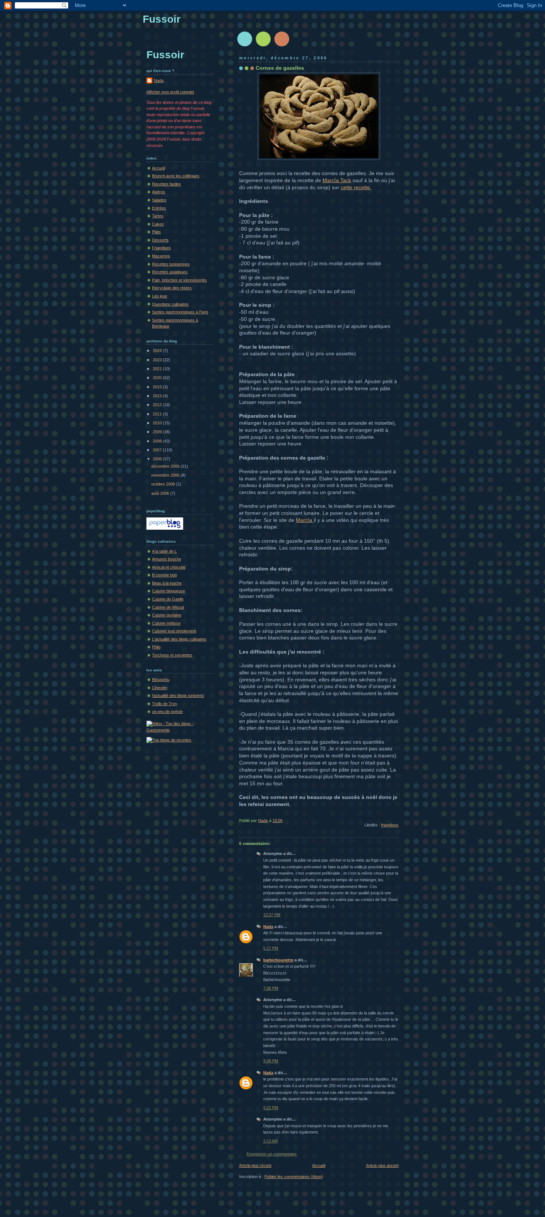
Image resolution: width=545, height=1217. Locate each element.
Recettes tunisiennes (171, 264)
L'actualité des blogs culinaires (179, 639)
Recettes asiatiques (170, 272)
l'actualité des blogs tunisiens (178, 695)
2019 (158, 387)
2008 (158, 441)
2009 (158, 432)
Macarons (161, 256)
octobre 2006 (163, 484)
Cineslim (159, 687)
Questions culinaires (170, 304)
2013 (158, 396)
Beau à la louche (167, 583)
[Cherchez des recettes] (168, 740)
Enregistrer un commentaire (272, 1154)
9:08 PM (270, 1061)
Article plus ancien (382, 1165)
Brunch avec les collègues (175, 176)
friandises (390, 825)
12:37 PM (271, 914)
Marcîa (305, 520)
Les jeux (159, 296)
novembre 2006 (166, 475)
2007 (158, 450)
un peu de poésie (167, 711)
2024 (158, 350)
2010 (158, 423)
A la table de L (164, 551)
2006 (158, 459)
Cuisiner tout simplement (174, 631)
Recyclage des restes (172, 288)
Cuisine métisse (166, 623)
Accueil (318, 1165)
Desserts (160, 240)
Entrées (159, 208)
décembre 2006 (166, 466)
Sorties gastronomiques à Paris (180, 312)
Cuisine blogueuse (168, 591)
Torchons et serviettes (172, 655)
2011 (158, 414)
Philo (156, 647)
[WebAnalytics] (157, 1214)
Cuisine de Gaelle (168, 599)
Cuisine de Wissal (168, 607)
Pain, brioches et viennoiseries (179, 280)
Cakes (158, 224)
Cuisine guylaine (166, 615)
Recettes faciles (166, 184)
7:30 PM (270, 988)
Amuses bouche (166, 559)
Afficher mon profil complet (170, 92)
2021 (158, 368)
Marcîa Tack (337, 180)
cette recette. (356, 187)
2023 (158, 360)
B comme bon (164, 575)
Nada (268, 926)
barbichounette (278, 960)
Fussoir (162, 19)
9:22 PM (270, 1107)
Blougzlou (160, 679)
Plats (156, 232)
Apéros (158, 192)
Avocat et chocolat (168, 567)
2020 (158, 377)
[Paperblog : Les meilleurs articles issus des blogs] (164, 528)
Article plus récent (255, 1165)
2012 (158, 404)
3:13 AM (270, 1141)
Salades (159, 200)
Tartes (158, 216)
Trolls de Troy (164, 703)
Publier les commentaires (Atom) (293, 1176)
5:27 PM (270, 948)
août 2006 (160, 493)
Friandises (161, 248)
